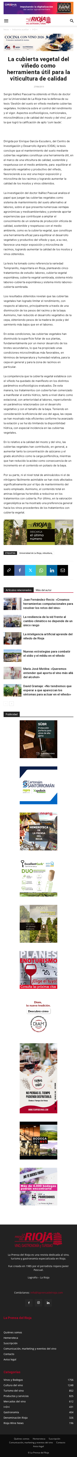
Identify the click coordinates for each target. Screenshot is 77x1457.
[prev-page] (6, 703)
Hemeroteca (11, 1338)
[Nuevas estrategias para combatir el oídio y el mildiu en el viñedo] (12, 655)
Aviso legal (10, 1359)
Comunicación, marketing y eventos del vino (30, 1348)
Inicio (6, 29)
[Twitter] (30, 570)
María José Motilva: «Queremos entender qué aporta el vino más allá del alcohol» (48, 673)
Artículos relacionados (19, 590)
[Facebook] (19, 570)
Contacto (9, 1354)
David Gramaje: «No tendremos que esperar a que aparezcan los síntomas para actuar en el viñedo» (47, 690)
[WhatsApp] (41, 570)
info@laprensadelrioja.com (46, 1292)
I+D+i (34, 29)
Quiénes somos (13, 1332)
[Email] (62, 570)
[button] (6, 21)
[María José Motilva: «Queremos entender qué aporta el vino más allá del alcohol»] (12, 673)
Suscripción (11, 1343)
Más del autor (44, 590)
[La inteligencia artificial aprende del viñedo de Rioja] (12, 638)
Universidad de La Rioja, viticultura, (35, 553)
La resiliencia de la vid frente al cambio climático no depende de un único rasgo (48, 621)
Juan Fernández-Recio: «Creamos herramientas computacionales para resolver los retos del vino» (48, 604)
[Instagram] (38, 1302)
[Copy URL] (9, 570)
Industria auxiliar (20, 29)
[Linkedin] (52, 570)
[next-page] (11, 703)
